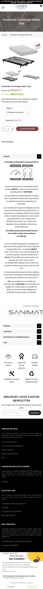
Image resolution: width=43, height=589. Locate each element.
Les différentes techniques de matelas (17, 541)
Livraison (5, 482)
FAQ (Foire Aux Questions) (12, 511)
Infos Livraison (7, 142)
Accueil (4, 35)
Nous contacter (8, 450)
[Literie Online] (21, 7)
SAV (3, 457)
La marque (10, 545)
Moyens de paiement (10, 454)
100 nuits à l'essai (8, 515)
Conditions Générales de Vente (14, 504)
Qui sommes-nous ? (10, 442)
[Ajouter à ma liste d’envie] (5, 134)
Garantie (5, 507)
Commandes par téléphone (12, 446)
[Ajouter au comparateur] (10, 134)
